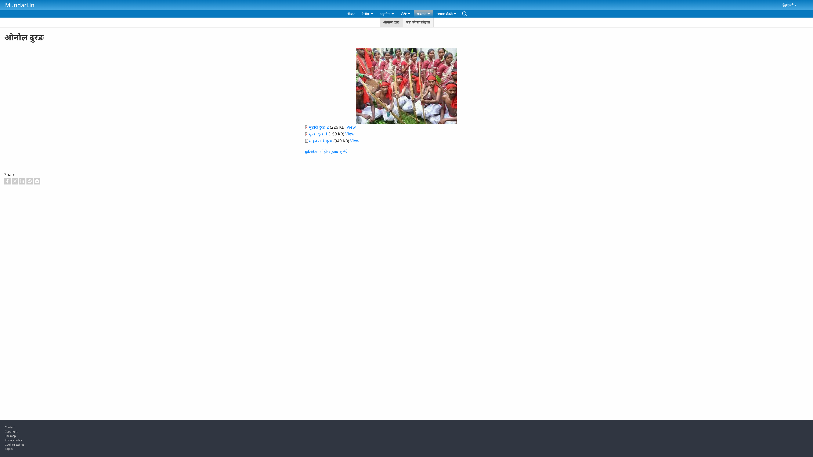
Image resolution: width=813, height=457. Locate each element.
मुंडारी (790, 5)
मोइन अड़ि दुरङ (320, 141)
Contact (10, 427)
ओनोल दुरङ (391, 22)
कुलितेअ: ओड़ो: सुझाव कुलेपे (326, 151)
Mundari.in (20, 5)
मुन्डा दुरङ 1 (318, 134)
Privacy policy (13, 440)
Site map (10, 436)
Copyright (11, 431)
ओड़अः (351, 14)
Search (465, 14)
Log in (9, 449)
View (351, 127)
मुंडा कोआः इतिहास (418, 22)
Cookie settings (14, 444)
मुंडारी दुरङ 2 (319, 127)
